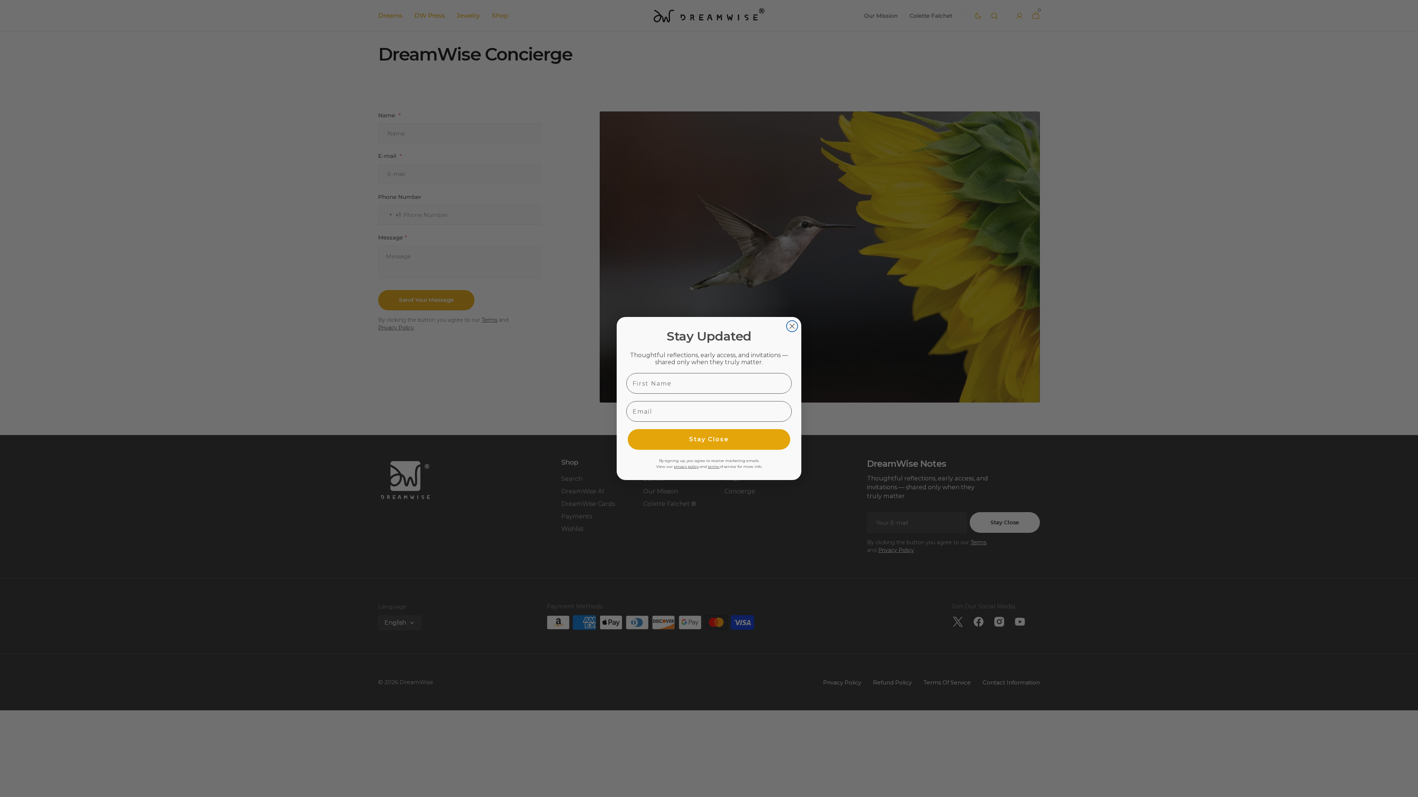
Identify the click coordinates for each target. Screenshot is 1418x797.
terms (714, 466)
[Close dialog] (792, 326)
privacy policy (686, 466)
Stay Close (709, 439)
